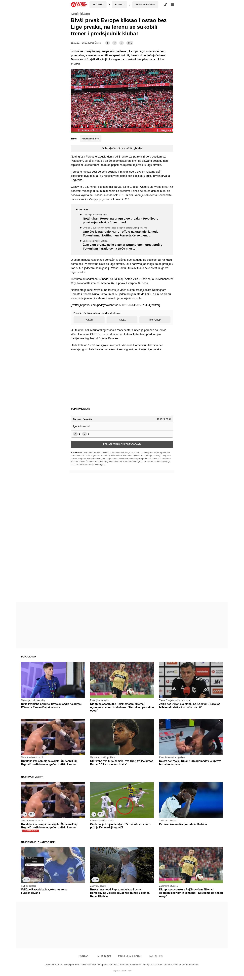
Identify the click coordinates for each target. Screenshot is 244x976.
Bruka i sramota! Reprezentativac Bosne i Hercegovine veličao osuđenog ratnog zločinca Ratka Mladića (120, 893)
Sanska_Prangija (82, 419)
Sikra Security (126, 971)
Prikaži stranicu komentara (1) (122, 444)
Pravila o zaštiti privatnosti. (186, 964)
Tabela (122, 320)
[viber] (114, 42)
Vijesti (89, 320)
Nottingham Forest (90, 138)
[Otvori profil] (165, 4)
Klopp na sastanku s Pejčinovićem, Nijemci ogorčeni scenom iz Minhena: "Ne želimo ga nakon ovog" (122, 707)
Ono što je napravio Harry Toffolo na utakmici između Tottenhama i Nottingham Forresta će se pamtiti (121, 232)
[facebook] (107, 42)
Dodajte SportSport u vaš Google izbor (123, 148)
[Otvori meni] (170, 4)
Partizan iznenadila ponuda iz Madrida (183, 824)
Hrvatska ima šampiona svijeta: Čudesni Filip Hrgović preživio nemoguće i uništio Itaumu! (49, 827)
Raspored (155, 320)
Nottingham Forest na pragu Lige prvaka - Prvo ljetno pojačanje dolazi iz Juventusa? (120, 219)
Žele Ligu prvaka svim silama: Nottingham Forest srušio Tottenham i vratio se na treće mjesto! (122, 245)
